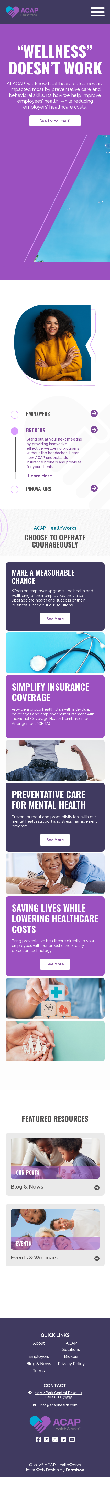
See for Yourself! (55, 121)
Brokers (71, 1356)
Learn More (40, 476)
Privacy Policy (71, 1363)
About (39, 1343)
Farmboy (75, 1469)
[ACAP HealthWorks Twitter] (46, 1440)
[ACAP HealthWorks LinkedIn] (63, 1440)
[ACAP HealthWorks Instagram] (55, 1440)
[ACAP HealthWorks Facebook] (38, 1440)
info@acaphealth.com (59, 1405)
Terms (39, 1370)
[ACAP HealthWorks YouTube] (72, 1440)
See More (55, 619)
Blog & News (38, 1363)
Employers (38, 1356)
